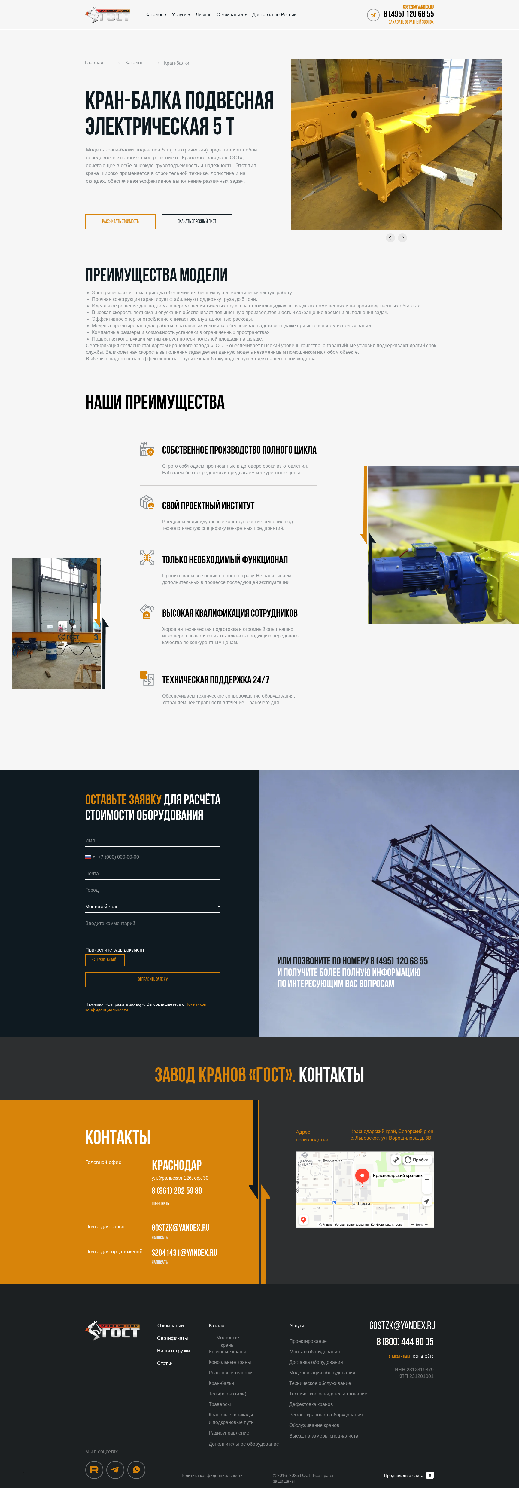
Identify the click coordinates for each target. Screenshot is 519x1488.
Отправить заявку (153, 979)
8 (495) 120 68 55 (409, 14)
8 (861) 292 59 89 (177, 1191)
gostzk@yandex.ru (180, 1228)
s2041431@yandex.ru (184, 1253)
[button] (410, 22)
